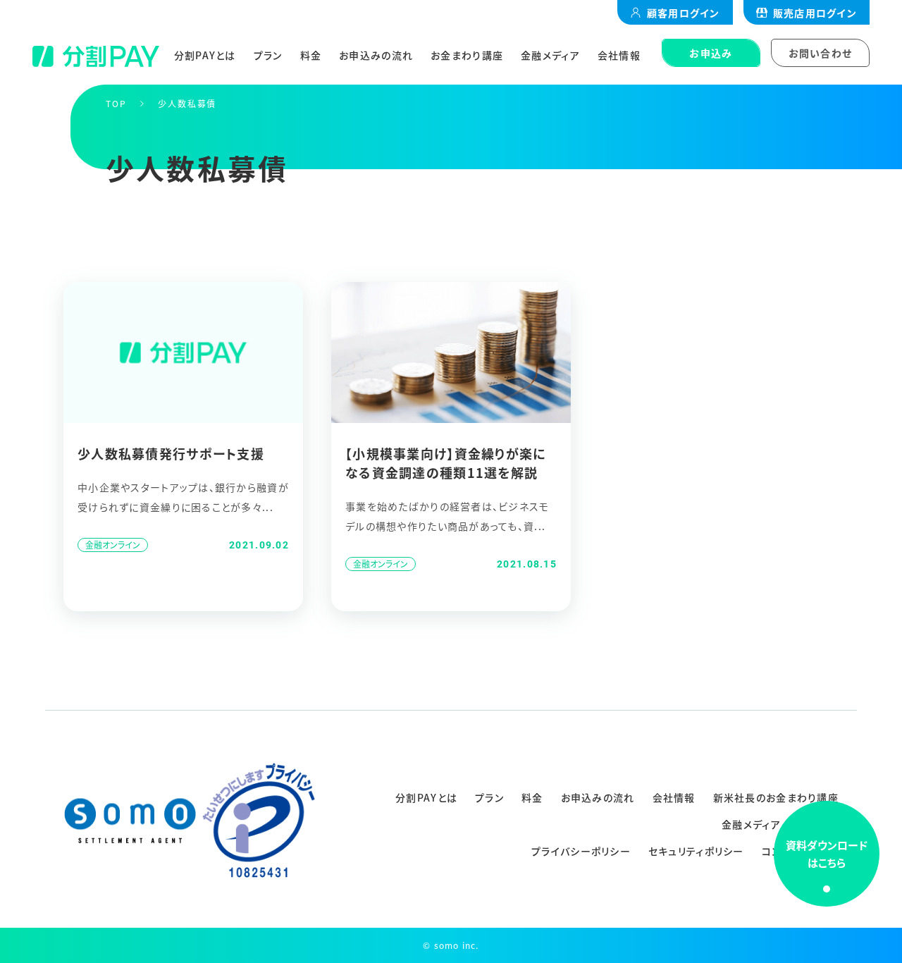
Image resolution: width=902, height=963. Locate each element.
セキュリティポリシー (696, 851)
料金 (311, 55)
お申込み (710, 53)
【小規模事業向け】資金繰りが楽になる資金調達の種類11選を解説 (445, 463)
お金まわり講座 (467, 55)
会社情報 (619, 55)
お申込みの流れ (376, 55)
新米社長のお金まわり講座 (776, 797)
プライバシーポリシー (581, 851)
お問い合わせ (821, 53)
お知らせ (818, 824)
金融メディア (550, 55)
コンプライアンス (800, 851)
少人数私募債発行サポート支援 (171, 453)
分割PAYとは (205, 55)
